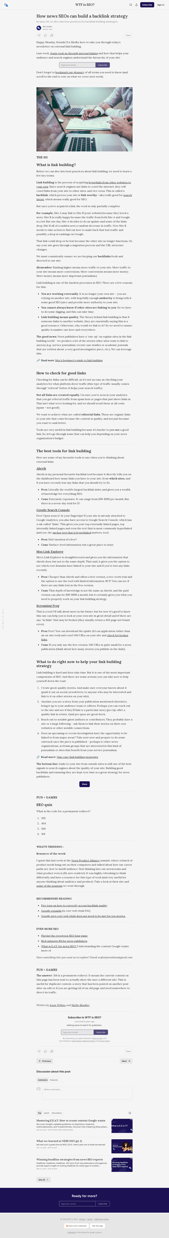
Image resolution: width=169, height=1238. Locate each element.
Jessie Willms (58, 1005)
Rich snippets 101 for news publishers (64, 941)
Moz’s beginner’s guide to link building (79, 360)
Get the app (97, 1226)
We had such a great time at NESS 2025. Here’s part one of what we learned (70, 1144)
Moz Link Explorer (50, 551)
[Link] (33, 157)
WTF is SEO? (47, 27)
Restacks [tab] (54, 1080)
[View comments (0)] (45, 35)
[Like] (39, 35)
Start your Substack (78, 1226)
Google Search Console (53, 510)
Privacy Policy (104, 1041)
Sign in (160, 4)
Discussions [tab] (57, 1113)
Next (124, 1061)
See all (42, 1179)
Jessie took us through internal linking (74, 53)
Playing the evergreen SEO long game (64, 935)
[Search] (130, 4)
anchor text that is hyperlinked (72, 532)
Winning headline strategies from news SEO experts (69, 1159)
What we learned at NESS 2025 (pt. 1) (59, 1141)
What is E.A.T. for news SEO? (59, 946)
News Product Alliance (85, 860)
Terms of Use (97, 1038)
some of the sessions (49, 885)
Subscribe (147, 4)
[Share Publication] (136, 4)
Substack (71, 1232)
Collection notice (101, 1219)
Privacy (82, 1219)
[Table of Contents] (3, 619)
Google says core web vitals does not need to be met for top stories (83, 916)
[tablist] (47, 1080)
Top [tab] (39, 1113)
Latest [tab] (46, 1113)
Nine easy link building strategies (77, 757)
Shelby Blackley (80, 1005)
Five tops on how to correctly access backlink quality (74, 905)
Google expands (51, 910)
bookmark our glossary (69, 72)
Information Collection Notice (83, 1041)
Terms (90, 1219)
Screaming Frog (47, 606)
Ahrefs (41, 468)
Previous (46, 1061)
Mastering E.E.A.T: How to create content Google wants (70, 1120)
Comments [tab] (42, 1080)
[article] (84, 1127)
